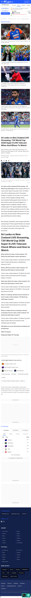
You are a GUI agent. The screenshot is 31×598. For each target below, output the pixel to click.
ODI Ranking (15, 430)
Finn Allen (13, 374)
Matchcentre (5, 561)
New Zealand (10, 446)
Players (18, 540)
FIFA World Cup (5, 513)
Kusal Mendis (20, 370)
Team (4, 433)
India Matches (5, 11)
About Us (9, 583)
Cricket (3, 377)
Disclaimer (22, 583)
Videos (28, 5)
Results (18, 533)
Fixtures (4, 533)
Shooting (21, 572)
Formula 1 (4, 569)
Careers (19, 585)
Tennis (11, 569)
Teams (3, 540)
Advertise (3, 583)
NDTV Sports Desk (5, 155)
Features (19, 538)
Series (18, 531)
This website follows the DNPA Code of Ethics (11, 591)
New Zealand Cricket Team (11, 367)
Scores (14, 5)
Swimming (4, 576)
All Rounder (25, 433)
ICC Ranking (19, 542)
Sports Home (3, 18)
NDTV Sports (23, 388)
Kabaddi (14, 572)
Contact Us (3, 588)
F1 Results (16, 388)
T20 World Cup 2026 (12, 18)
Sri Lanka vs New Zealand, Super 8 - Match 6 (13, 381)
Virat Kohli (24, 513)
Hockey (18, 569)
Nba (8, 572)
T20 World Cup (5, 5)
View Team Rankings (15, 454)
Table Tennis (13, 576)
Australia (10, 440)
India (9, 449)
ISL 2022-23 (5, 550)
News (18, 5)
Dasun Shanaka (6, 374)
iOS (2, 394)
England (9, 451)
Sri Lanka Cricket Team (10, 363)
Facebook (5, 390)
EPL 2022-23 (19, 550)
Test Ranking (6, 430)
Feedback (16, 583)
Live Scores (5, 531)
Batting (10, 433)
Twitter (16, 390)
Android (26, 392)
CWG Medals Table (15, 513)
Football (13, 387)
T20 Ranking (25, 430)
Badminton (25, 569)
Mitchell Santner (8, 370)
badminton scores (9, 388)
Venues (4, 542)
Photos (23, 5)
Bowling (17, 433)
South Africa (10, 443)
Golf (3, 572)
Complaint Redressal (11, 585)
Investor (3, 585)
